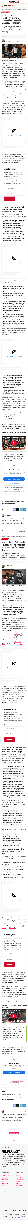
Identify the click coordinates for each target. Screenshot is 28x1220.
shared (17, 845)
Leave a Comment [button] (22, 531)
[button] (3, 2)
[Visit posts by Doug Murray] (3, 515)
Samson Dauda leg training (15, 1097)
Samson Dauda (5, 1097)
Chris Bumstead (15, 107)
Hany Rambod (5, 503)
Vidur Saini (9, 1165)
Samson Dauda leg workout (8, 1099)
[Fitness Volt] (14, 2)
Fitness (22, 501)
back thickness (19, 922)
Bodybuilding (5, 12)
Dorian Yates (22, 988)
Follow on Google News (14, 479)
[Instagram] (25, 516)
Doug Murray (9, 39)
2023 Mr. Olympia (11, 1094)
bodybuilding (10, 501)
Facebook (14, 487)
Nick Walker (20, 688)
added (14, 393)
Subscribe (9, 199)
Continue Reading (14, 1133)
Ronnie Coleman (6, 330)
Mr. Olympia (5, 538)
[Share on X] (12, 1217)
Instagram (19, 487)
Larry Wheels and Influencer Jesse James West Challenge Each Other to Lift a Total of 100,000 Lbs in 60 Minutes (13, 426)
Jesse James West (12, 503)
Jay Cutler (15, 330)
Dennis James (19, 972)
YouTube (17, 489)
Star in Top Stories (14, 483)
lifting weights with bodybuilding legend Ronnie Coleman (13, 109)
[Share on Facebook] (9, 1217)
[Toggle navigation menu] (25, 5)
